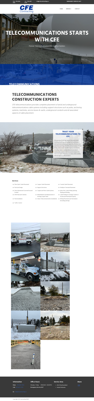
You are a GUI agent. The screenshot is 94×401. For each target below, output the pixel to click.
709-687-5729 (28, 2)
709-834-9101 (16, 2)
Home (61, 9)
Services (68, 9)
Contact (77, 9)
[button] (78, 385)
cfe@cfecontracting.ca (42, 1)
